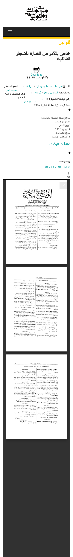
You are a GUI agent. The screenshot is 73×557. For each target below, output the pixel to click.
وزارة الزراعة (50, 167)
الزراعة (67, 167)
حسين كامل (11, 90)
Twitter (68, 176)
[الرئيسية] (36, 13)
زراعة (60, 167)
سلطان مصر (30, 101)
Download (36, 75)
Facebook (68, 173)
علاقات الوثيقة (59, 144)
